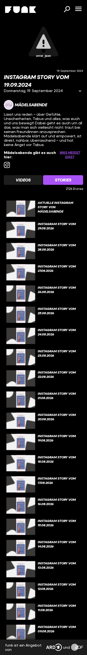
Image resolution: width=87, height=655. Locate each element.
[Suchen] (67, 9)
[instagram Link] (7, 165)
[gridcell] (43, 209)
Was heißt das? (70, 155)
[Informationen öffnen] (80, 91)
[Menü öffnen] (78, 9)
